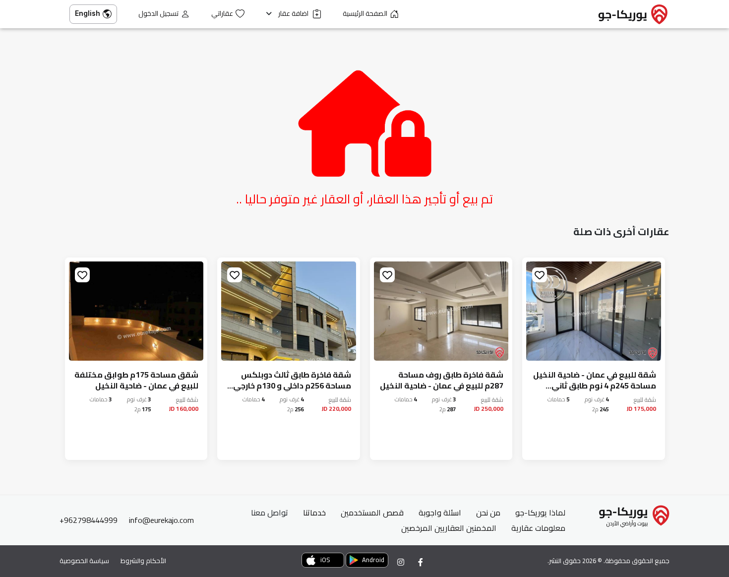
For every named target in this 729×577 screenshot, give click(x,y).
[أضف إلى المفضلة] (539, 274)
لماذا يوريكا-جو (540, 512)
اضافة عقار (294, 13)
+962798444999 (89, 520)
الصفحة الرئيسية (365, 13)
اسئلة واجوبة (440, 512)
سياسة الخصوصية (84, 561)
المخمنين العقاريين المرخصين (448, 528)
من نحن (488, 512)
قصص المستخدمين (372, 512)
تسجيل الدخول (158, 13)
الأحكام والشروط (143, 561)
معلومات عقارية (538, 528)
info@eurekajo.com (161, 520)
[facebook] (420, 562)
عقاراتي (222, 13)
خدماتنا (314, 512)
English (87, 13)
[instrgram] (400, 562)
